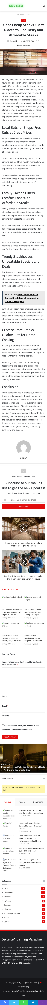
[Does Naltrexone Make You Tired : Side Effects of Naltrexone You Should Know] (10, 839)
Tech (28, 15)
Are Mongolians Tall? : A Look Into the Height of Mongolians (31, 812)
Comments (38, 802)
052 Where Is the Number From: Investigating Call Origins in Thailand (12, 612)
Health (6, 918)
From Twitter (7, 778)
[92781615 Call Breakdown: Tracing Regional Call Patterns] (35, 627)
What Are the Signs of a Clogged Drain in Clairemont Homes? (30, 862)
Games (7, 922)
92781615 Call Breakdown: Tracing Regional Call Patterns (33, 638)
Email (5, 706)
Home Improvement (12, 913)
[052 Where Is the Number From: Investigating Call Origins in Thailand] (12, 601)
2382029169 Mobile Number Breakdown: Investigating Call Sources (12, 638)
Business (7, 905)
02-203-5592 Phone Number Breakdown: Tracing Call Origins (33, 612)
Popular (7, 802)
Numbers (7, 901)
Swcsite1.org (23, 987)
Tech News (8, 893)
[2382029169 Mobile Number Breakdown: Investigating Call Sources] (12, 627)
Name (5, 696)
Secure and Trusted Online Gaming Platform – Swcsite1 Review (30, 825)
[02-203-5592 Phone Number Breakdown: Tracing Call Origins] (35, 601)
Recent (22, 802)
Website (5, 716)
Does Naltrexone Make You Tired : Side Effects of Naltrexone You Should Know (30, 838)
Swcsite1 (7, 897)
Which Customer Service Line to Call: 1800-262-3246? (21, 768)
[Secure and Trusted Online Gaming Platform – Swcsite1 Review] (10, 827)
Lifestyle (7, 909)
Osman (12, 41)
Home (21, 15)
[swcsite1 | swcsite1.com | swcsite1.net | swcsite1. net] (16, 6)
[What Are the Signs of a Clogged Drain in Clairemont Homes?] (10, 865)
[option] (23, 758)
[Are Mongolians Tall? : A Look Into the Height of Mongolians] (10, 814)
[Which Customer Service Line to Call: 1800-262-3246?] (10, 852)
